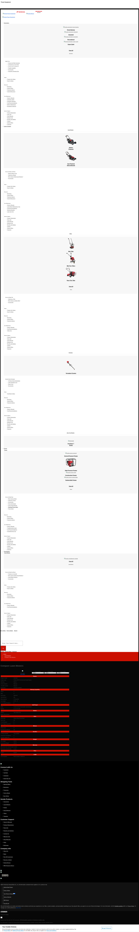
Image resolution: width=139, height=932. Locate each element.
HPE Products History (8, 865)
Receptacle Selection (11, 106)
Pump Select (11, 508)
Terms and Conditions (51, 930)
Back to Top (4, 911)
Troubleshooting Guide (12, 528)
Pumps (5, 448)
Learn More (22, 674)
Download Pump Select (13, 507)
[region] (69, 928)
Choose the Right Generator (14, 63)
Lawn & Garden (7, 126)
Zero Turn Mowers (70, 432)
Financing (9, 124)
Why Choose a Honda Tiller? (14, 300)
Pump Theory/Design (12, 505)
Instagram (5, 775)
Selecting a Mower (12, 175)
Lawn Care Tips (10, 211)
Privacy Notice (6, 890)
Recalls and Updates (11, 119)
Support (8, 121)
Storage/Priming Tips (11, 531)
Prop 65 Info (6, 903)
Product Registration (11, 112)
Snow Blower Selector (12, 577)
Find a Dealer (6, 793)
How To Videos (10, 80)
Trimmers (71, 352)
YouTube (5, 772)
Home (4, 654)
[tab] (71, 130)
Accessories (10, 69)
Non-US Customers (8, 856)
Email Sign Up (6, 778)
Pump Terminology (12, 503)
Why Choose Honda (12, 498)
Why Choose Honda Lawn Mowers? (15, 176)
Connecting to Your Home (13, 64)
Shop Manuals (10, 116)
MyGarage (5, 845)
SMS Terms (6, 900)
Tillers (70, 233)
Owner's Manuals (10, 98)
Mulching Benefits (11, 210)
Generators (6, 23)
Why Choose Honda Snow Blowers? (15, 575)
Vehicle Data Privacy (8, 887)
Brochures (9, 86)
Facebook (5, 769)
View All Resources (11, 91)
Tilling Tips (9, 330)
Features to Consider (12, 573)
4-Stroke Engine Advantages (14, 380)
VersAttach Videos (11, 393)
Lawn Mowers (70, 129)
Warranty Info (10, 117)
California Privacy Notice (18, 930)
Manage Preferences (106, 928)
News (4, 854)
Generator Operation (11, 101)
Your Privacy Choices (8, 893)
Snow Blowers (7, 551)
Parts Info (9, 114)
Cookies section (119, 906)
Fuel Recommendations (12, 103)
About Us (5, 851)
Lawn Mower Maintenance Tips (13, 206)
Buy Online (6, 796)
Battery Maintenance (11, 104)
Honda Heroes (6, 862)
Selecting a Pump (12, 500)
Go (3, 648)
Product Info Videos (11, 79)
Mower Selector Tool (12, 173)
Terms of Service (7, 897)
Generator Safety (10, 99)
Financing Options (11, 90)
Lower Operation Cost (12, 382)
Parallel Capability (12, 68)
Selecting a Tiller (11, 299)
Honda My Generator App (13, 71)
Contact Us (6, 833)
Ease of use (10, 384)
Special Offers (10, 88)
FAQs (4, 842)
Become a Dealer (7, 859)
